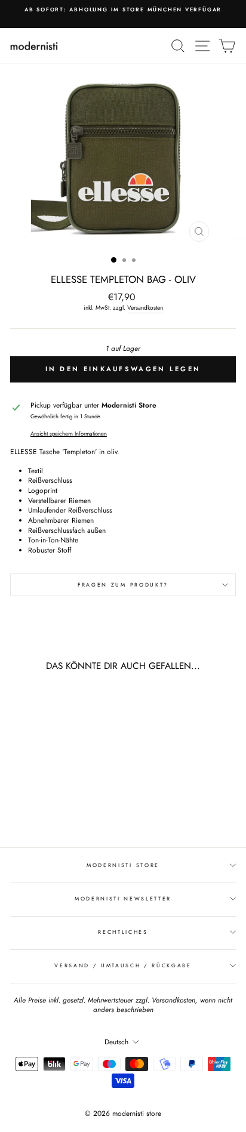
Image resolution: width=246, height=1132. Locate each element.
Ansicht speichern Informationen (68, 434)
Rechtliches (122, 932)
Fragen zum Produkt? (123, 584)
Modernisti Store (123, 865)
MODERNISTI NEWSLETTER (123, 898)
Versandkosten (145, 308)
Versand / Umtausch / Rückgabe (123, 965)
